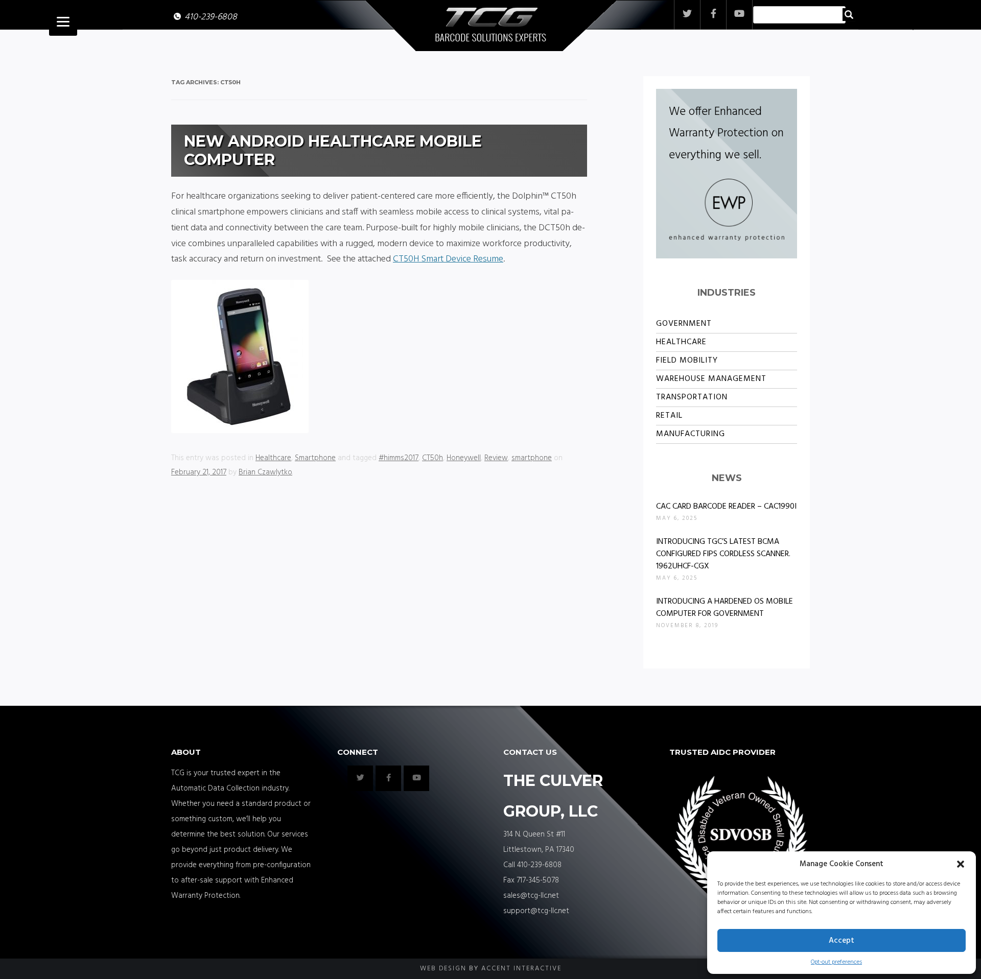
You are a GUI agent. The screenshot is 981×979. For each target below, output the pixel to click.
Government (684, 323)
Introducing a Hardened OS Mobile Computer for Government (724, 607)
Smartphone (315, 458)
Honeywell (464, 458)
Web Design (443, 968)
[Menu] (63, 22)
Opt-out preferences (836, 962)
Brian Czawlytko (265, 472)
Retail (669, 415)
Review (496, 458)
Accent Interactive (521, 968)
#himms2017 (398, 458)
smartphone (531, 458)
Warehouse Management (711, 379)
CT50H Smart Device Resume (448, 259)
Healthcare (273, 458)
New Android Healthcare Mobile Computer (333, 150)
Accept (841, 941)
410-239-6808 (210, 17)
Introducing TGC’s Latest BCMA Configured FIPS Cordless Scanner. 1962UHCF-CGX (723, 554)
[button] (960, 864)
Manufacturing (690, 434)
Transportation (692, 397)
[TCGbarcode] (490, 27)
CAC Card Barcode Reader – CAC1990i (726, 506)
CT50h (432, 458)
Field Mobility (687, 360)
